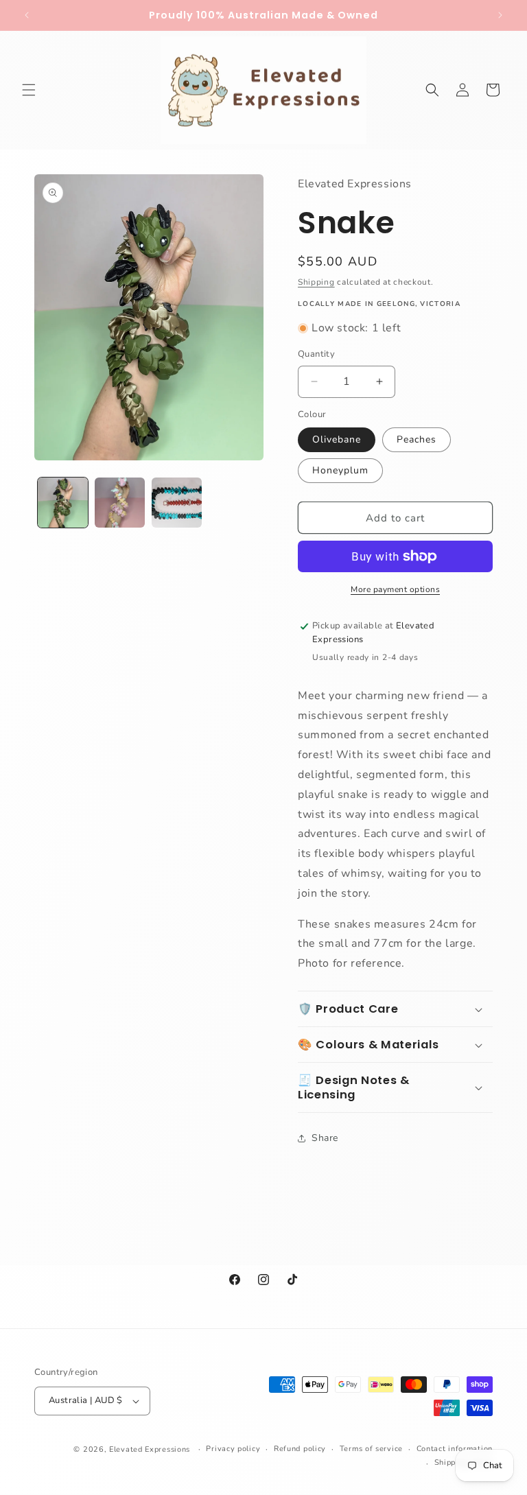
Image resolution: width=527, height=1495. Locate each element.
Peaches (416, 439)
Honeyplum (340, 470)
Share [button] (325, 1137)
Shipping (316, 281)
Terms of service (371, 1449)
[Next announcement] (500, 15)
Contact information (455, 1449)
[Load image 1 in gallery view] (63, 503)
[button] (29, 90)
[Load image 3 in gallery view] (177, 503)
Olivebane (336, 439)
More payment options (395, 589)
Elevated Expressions (149, 1449)
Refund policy (300, 1449)
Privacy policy (233, 1449)
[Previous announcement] (27, 15)
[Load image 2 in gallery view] (120, 503)
